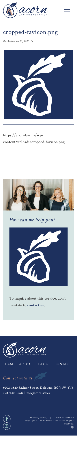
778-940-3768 (13, 393)
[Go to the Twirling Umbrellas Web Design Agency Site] (72, 426)
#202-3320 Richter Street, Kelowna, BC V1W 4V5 (38, 388)
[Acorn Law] (25, 10)
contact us (35, 305)
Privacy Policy (38, 417)
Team (8, 364)
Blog (43, 364)
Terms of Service (64, 417)
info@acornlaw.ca (38, 393)
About (25, 364)
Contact (62, 364)
